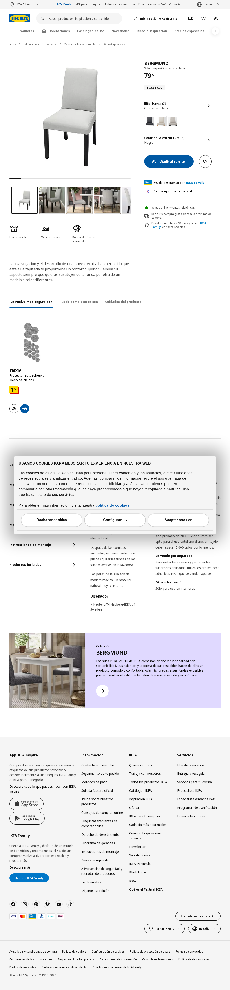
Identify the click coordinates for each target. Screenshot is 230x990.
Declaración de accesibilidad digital (64, 967)
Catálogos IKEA (140, 790)
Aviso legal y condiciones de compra (33, 951)
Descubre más (20, 867)
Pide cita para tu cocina (120, 4)
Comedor (51, 44)
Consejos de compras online (102, 812)
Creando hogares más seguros (145, 835)
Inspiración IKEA (141, 799)
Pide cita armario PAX (152, 4)
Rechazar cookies (51, 520)
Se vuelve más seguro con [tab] (31, 302)
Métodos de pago (94, 782)
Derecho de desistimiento (100, 834)
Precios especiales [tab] (189, 31)
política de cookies (112, 505)
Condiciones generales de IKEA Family (117, 967)
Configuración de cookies (108, 951)
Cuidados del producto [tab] (123, 302)
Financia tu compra (191, 816)
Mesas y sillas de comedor (80, 44)
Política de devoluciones (194, 959)
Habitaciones (31, 44)
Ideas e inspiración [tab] (152, 31)
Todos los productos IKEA (148, 782)
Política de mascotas (22, 967)
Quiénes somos (140, 765)
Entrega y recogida (191, 773)
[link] (149, 121)
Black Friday (138, 872)
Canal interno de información (118, 959)
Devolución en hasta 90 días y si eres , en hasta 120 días (178, 225)
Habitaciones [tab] (59, 31)
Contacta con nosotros (98, 765)
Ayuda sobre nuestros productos (97, 801)
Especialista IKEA (189, 790)
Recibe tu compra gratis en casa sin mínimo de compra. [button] (181, 216)
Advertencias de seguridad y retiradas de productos (101, 871)
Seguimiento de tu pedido (100, 773)
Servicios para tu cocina (194, 782)
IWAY (132, 881)
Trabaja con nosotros (145, 773)
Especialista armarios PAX (196, 799)
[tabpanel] (155, 536)
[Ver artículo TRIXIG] (31, 342)
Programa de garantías (98, 843)
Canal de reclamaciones (157, 959)
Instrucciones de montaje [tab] (30, 544)
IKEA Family (64, 4)
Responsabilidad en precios (76, 959)
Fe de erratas (91, 882)
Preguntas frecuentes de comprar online (99, 823)
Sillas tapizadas (114, 44)
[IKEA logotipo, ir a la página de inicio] (19, 18)
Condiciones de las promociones (30, 959)
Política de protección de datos (150, 951)
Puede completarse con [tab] (79, 302)
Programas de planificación (197, 807)
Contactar (175, 4)
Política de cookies (74, 951)
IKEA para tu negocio (88, 4)
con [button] (179, 183)
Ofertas (134, 807)
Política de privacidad (189, 951)
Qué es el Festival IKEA (146, 889)
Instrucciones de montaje (100, 851)
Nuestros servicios (190, 765)
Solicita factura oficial (97, 790)
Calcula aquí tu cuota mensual (173, 191)
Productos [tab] (26, 31)
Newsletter (137, 846)
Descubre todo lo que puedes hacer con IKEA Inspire (42, 789)
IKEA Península (140, 864)
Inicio (12, 44)
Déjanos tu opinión (95, 891)
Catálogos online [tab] (90, 31)
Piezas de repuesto (95, 860)
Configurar (112, 520)
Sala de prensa (139, 855)
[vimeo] (47, 904)
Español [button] (209, 4)
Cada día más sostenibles (147, 824)
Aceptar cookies (178, 520)
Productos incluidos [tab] (25, 564)
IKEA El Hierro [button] (25, 4)
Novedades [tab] (120, 31)
